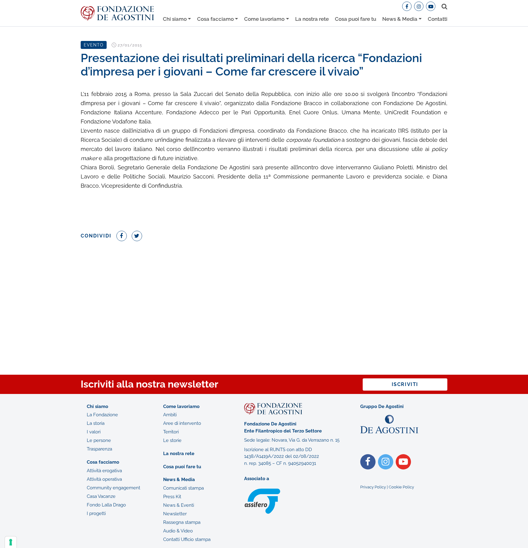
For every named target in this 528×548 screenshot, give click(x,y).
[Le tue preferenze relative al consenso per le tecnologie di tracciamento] (10, 542)
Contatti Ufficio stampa (187, 539)
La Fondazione (102, 414)
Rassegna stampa (181, 522)
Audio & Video (178, 531)
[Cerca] (443, 6)
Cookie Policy (401, 487)
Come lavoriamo (264, 19)
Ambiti (170, 414)
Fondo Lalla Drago (106, 505)
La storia (96, 423)
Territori (171, 432)
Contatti (437, 19)
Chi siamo (175, 19)
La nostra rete (312, 19)
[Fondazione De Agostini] (117, 13)
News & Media (399, 19)
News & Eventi (178, 505)
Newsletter (175, 514)
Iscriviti (405, 384)
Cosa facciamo (215, 19)
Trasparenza (99, 449)
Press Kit (172, 496)
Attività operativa (104, 479)
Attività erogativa (104, 470)
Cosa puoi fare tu (355, 19)
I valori (94, 432)
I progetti (96, 513)
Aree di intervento (182, 423)
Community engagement (113, 488)
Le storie (172, 440)
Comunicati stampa (183, 488)
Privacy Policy (373, 487)
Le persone (99, 440)
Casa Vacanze (101, 496)
